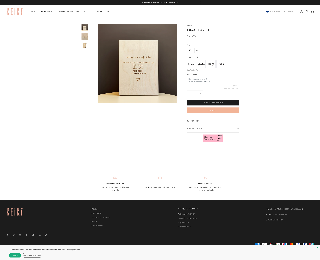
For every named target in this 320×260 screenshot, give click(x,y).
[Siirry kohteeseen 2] (84, 36)
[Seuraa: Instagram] (20, 235)
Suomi (291, 12)
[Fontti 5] (220, 64)
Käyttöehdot (183, 222)
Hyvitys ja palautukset (187, 218)
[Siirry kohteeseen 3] (84, 45)
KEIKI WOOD (47, 11)
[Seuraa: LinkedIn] (39, 235)
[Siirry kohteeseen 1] (84, 27)
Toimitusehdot (184, 226)
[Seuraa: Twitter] (13, 235)
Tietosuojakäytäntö (186, 214)
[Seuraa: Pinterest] (27, 235)
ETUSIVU (32, 11)
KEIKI (189, 25)
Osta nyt (213, 110)
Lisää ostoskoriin (213, 102)
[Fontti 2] (191, 64)
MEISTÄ (87, 11)
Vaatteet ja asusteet (68, 11)
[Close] (317, 247)
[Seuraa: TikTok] (33, 235)
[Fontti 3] (201, 64)
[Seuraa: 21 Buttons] (46, 235)
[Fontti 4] (211, 64)
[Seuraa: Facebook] (7, 235)
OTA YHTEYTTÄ (102, 11)
